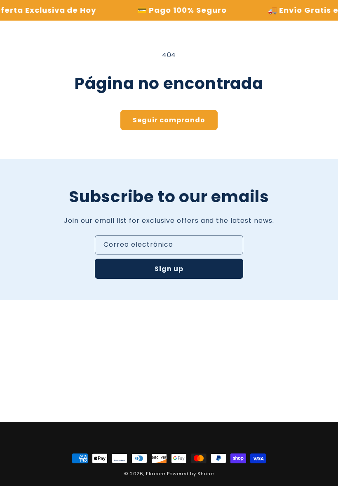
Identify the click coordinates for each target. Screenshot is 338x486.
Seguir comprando (169, 120)
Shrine (205, 473)
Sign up (169, 268)
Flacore (155, 473)
